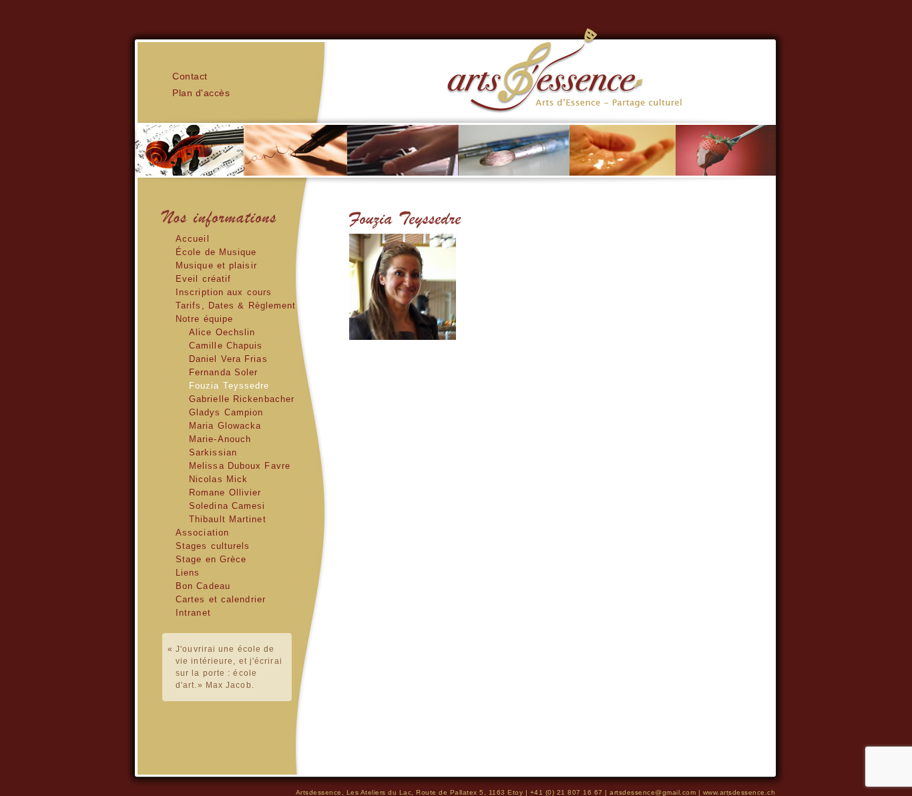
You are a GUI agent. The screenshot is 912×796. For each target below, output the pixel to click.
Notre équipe (204, 319)
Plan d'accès (201, 92)
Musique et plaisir (216, 265)
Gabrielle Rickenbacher (241, 399)
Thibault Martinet (227, 519)
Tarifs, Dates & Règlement (236, 306)
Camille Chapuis (226, 346)
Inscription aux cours (224, 292)
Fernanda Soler (223, 372)
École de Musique (216, 252)
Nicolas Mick (218, 479)
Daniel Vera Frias (228, 359)
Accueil (193, 239)
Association (202, 533)
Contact (190, 76)
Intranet (193, 613)
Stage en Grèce (211, 559)
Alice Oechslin (222, 332)
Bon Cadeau (203, 586)
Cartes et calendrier (221, 599)
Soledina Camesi (227, 506)
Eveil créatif (203, 279)
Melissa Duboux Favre (239, 466)
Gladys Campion (226, 412)
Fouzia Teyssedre (229, 386)
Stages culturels (213, 546)
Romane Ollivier (225, 492)
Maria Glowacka (225, 426)
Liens (188, 573)
